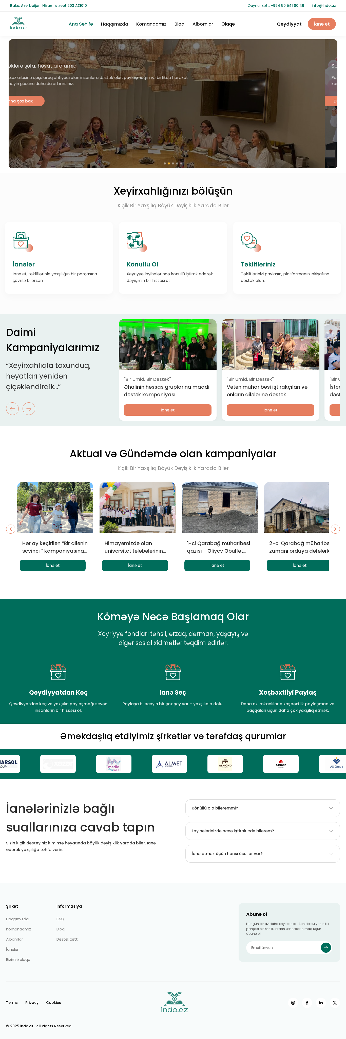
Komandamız (151, 24)
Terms (12, 1002)
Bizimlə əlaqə (18, 959)
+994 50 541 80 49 (287, 5)
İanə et (322, 24)
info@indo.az (324, 5)
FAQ (60, 919)
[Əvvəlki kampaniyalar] (10, 529)
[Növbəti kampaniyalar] (335, 529)
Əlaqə (228, 24)
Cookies (53, 1002)
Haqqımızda (114, 24)
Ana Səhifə (81, 24)
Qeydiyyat (289, 24)
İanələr (12, 949)
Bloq (179, 24)
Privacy (32, 1002)
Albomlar (203, 24)
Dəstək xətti (67, 939)
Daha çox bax (31, 101)
